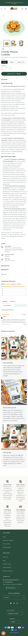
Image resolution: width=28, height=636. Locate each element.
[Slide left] (1, 43)
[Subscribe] (23, 597)
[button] (5, 8)
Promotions (6, 543)
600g (11, 62)
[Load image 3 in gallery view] (21, 43)
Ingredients (8, 246)
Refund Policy (7, 567)
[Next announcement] (25, 3)
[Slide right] (26, 43)
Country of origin (9, 254)
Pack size (7, 259)
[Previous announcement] (2, 3)
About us (5, 557)
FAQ (4, 537)
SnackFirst (16, 632)
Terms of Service (8, 571)
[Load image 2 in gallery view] (14, 43)
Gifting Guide (7, 547)
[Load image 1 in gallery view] (7, 43)
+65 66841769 (8, 582)
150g (4, 62)
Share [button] (4, 274)
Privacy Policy (7, 564)
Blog (4, 560)
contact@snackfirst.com (12, 579)
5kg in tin (21, 62)
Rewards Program (8, 540)
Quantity (3, 65)
